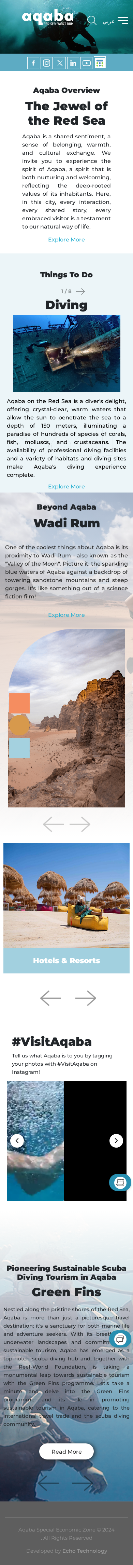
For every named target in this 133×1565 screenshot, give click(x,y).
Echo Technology (84, 1551)
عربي (109, 21)
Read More (66, 1452)
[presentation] (80, 291)
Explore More (66, 239)
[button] (80, 824)
